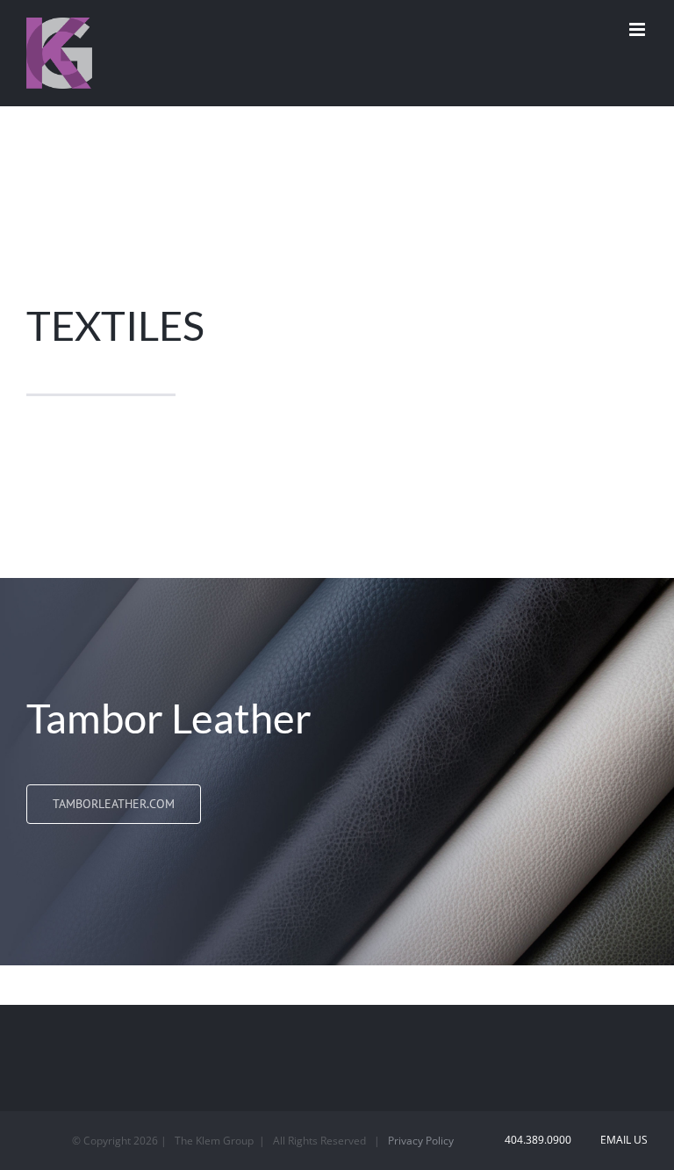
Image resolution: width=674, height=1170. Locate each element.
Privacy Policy (421, 1140)
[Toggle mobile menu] (638, 29)
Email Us (621, 1139)
